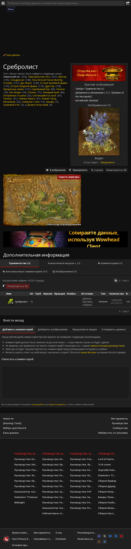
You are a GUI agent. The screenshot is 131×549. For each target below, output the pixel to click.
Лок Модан (15, 92)
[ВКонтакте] (104, 541)
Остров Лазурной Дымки (23, 86)
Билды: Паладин (107, 497)
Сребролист (21, 301)
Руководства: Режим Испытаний (54, 502)
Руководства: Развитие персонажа (26, 469)
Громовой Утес (11, 104)
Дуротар (49, 86)
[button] (16, 211)
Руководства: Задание (54, 480)
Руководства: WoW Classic (82, 453)
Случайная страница (43, 538)
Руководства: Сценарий (54, 497)
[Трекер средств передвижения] (65, 239)
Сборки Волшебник (107, 507)
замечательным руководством (107, 345)
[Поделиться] (128, 3)
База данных (13, 54)
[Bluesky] (110, 536)
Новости (8, 418)
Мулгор (62, 76)
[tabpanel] (65, 295)
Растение (103, 301)
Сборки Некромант (107, 491)
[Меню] (3, 3)
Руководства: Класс (26, 459)
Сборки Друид (107, 486)
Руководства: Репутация (54, 486)
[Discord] (99, 536)
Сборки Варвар (107, 480)
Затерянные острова (14, 95)
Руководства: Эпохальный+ (26, 475)
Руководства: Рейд (26, 486)
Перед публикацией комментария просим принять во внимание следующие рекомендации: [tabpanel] (64, 370)
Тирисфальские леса (39, 76)
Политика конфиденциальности (87, 538)
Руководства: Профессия (26, 480)
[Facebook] (115, 536)
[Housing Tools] (12, 423)
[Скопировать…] (115, 280)
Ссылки (98, 170)
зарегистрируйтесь (57, 404)
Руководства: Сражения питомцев (54, 491)
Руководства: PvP (80, 491)
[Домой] (6, 541)
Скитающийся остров (44, 95)
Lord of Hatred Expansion (107, 459)
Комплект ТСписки (25, 497)
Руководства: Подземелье (54, 469)
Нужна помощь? (21, 532)
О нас (59, 532)
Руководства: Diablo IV (107, 453)
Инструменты (119, 418)
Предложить (107, 162)
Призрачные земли (13, 89)
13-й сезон (104, 464)
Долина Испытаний (37, 104)
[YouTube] (121, 536)
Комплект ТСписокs (107, 475)
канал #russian (88, 352)
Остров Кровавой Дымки (53, 82)
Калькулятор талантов (26, 491)
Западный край (51, 92)
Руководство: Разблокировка (82, 459)
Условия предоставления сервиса (21, 545)
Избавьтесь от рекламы (113, 432)
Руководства (120, 423)
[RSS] (99, 541)
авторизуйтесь (38, 404)
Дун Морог (26, 82)
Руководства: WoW (26, 453)
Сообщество (120, 427)
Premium (61, 538)
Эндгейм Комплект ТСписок (107, 469)
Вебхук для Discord (14, 427)
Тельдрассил (17, 79)
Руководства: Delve (26, 464)
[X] (104, 536)
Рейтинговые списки (54, 513)
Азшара (50, 101)
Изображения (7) (99, 105)
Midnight (19, 502)
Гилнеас (60, 89)
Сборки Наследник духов (107, 513)
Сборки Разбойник (107, 502)
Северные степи (30, 101)
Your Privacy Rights (21, 538)
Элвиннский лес (11, 76)
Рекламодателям (87, 532)
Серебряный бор (40, 89)
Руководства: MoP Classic (54, 453)
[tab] (19, 263)
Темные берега (27, 98)
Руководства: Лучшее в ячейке (82, 464)
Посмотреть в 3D (116, 170)
